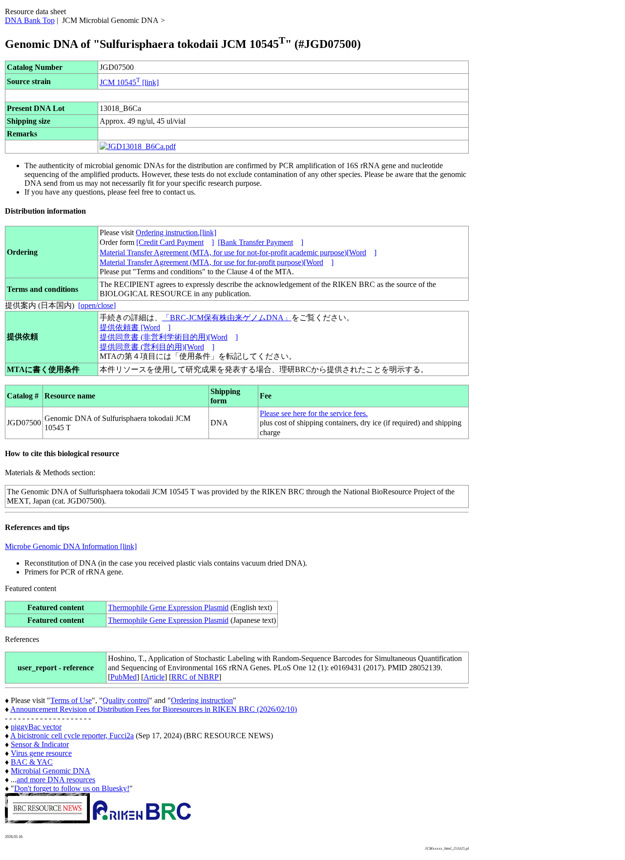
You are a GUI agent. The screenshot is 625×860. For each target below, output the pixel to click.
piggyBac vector (36, 727)
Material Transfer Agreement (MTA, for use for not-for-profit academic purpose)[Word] (238, 252)
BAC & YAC (32, 762)
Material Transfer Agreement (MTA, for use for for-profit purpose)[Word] (216, 262)
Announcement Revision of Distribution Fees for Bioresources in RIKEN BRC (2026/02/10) (153, 709)
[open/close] (97, 305)
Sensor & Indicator (40, 744)
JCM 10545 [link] (129, 82)
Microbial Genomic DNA (50, 771)
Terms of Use (71, 700)
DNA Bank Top (30, 20)
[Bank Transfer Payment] (260, 242)
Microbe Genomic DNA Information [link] (71, 546)
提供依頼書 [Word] (135, 327)
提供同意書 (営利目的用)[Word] (157, 347)
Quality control (126, 700)
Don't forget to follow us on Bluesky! (71, 788)
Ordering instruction (202, 700)
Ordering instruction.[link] (176, 232)
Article (154, 677)
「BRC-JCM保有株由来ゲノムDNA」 (227, 317)
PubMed (123, 677)
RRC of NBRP (195, 677)
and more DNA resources (56, 779)
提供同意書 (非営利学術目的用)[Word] (169, 337)
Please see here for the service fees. (314, 413)
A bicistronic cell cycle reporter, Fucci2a (72, 735)
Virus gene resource (41, 753)
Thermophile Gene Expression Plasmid (168, 607)
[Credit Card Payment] (175, 242)
